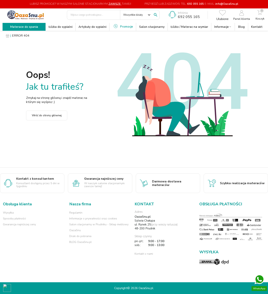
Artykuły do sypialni (92, 27)
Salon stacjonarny (152, 27)
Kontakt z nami (144, 254)
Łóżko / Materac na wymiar (189, 27)
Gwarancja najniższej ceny (19, 224)
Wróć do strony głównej (47, 115)
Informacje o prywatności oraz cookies (93, 218)
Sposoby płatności (14, 218)
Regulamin (75, 213)
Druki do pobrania (80, 236)
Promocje (126, 27)
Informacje (221, 27)
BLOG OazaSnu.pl (80, 242)
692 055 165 (195, 4)
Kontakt (257, 27)
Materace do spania (24, 27)
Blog (241, 27)
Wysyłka (8, 213)
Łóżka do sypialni (60, 27)
